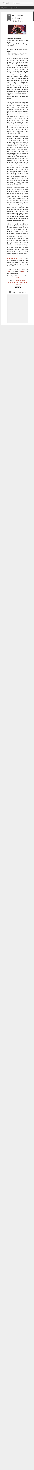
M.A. (17, 278)
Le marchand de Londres (15, 258)
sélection (23, 271)
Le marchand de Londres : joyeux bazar (17, 18)
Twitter (9, 271)
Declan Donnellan (20, 280)
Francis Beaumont (13, 282)
